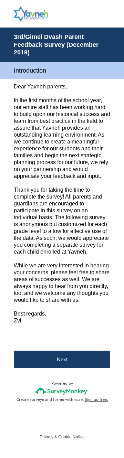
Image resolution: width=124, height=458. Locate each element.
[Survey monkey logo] (62, 390)
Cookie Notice (71, 437)
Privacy (46, 437)
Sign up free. (96, 399)
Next (62, 359)
